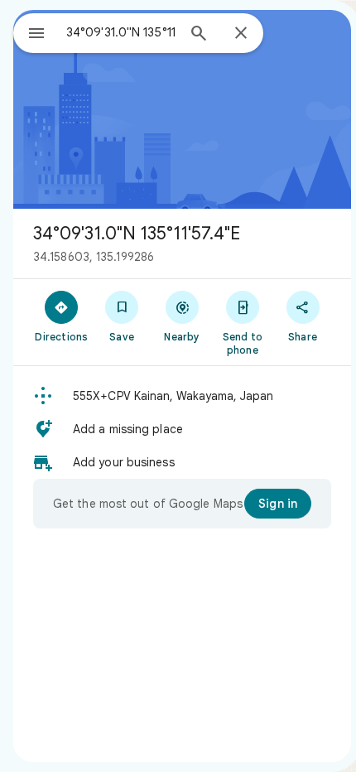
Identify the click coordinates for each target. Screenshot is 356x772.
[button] (182, 396)
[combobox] (121, 32)
